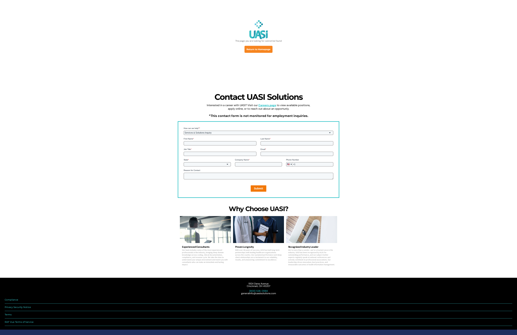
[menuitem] (258, 300)
